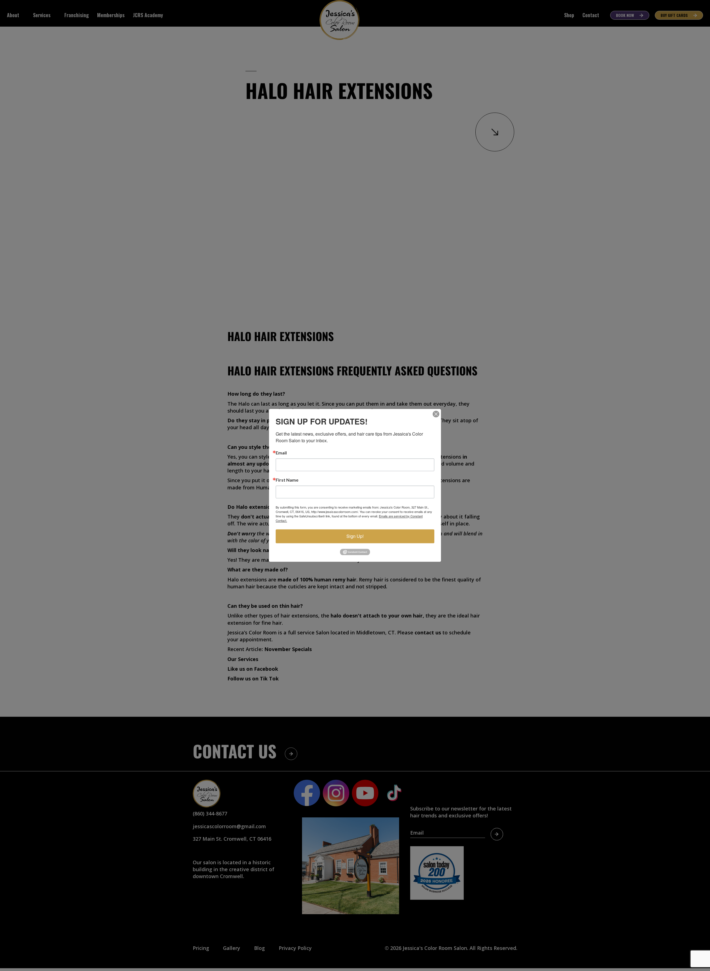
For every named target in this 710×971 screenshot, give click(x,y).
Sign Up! (355, 536)
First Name (287, 480)
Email (281, 453)
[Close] (436, 414)
